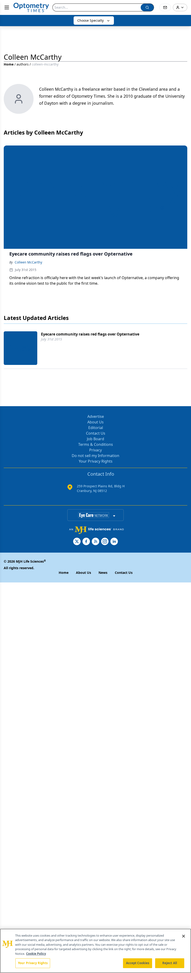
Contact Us (95, 433)
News (103, 572)
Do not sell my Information (95, 455)
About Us (95, 422)
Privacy (95, 450)
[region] (95, 951)
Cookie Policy (36, 954)
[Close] (183, 936)
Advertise (95, 416)
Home (9, 64)
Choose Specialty (90, 20)
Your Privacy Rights (96, 461)
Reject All (169, 963)
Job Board (95, 438)
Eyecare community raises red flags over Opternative (90, 334)
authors (23, 64)
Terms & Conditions (95, 444)
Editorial (95, 427)
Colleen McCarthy (28, 262)
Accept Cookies (137, 963)
